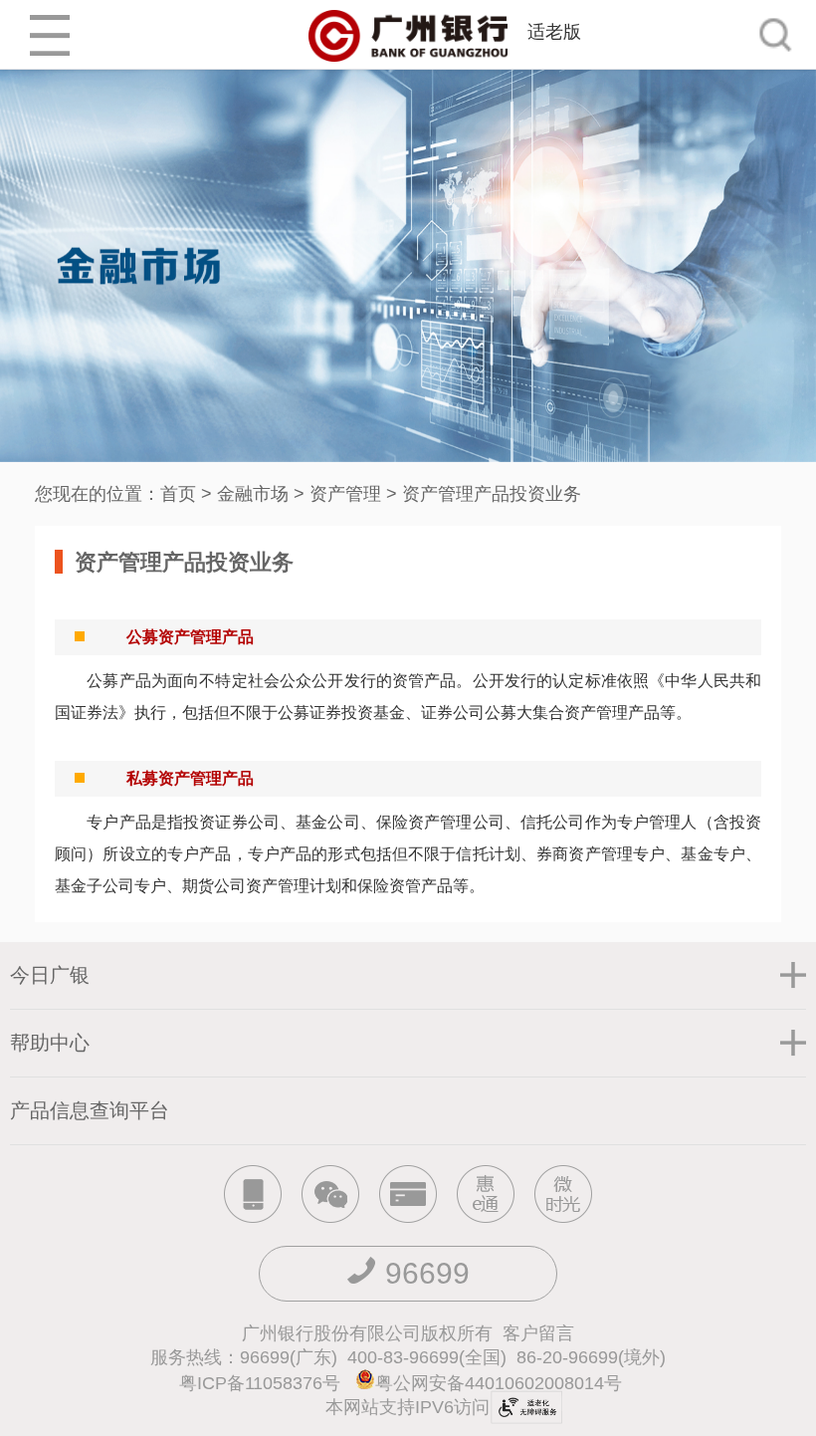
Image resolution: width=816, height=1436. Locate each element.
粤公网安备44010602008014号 (501, 1383)
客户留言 (538, 1333)
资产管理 (345, 494)
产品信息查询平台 (89, 1110)
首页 (178, 494)
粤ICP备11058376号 (259, 1383)
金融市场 (253, 494)
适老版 (554, 32)
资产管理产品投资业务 (491, 494)
